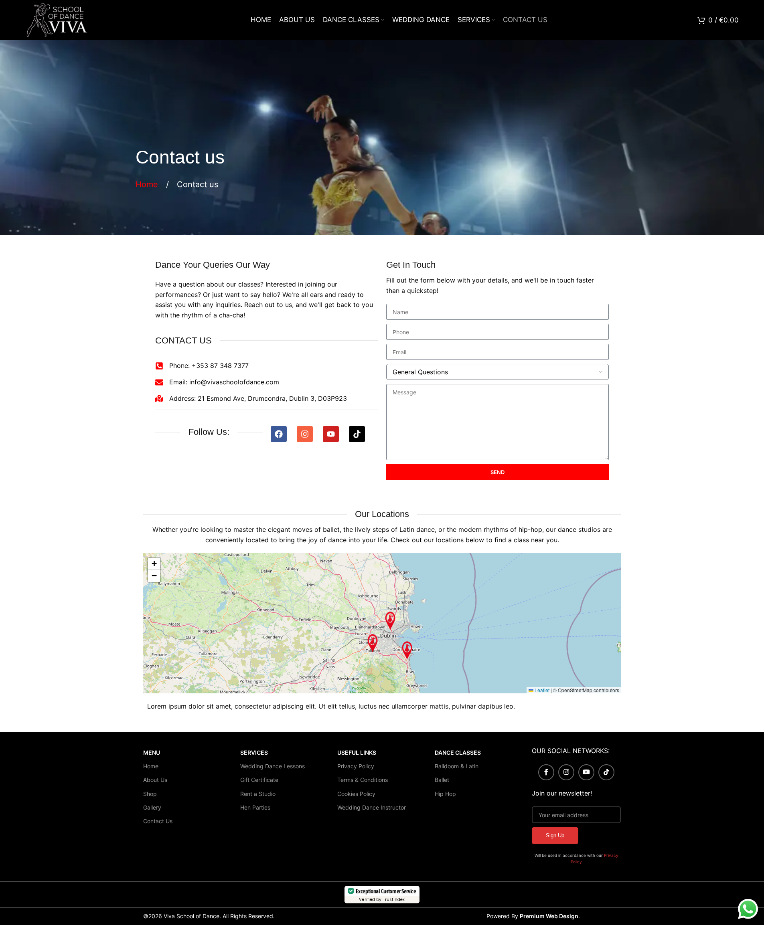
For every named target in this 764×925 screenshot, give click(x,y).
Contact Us (157, 821)
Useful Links (356, 752)
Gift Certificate (259, 779)
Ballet (442, 779)
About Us (155, 779)
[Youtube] (331, 434)
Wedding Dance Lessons (272, 766)
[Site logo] (56, 19)
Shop (150, 793)
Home (148, 184)
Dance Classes (458, 752)
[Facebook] (279, 434)
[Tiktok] (357, 434)
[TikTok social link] (606, 772)
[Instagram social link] (566, 772)
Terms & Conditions (362, 779)
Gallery (152, 807)
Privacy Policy (355, 766)
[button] (390, 621)
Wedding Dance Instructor (371, 807)
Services (254, 752)
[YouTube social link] (586, 772)
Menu (151, 752)
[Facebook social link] (546, 772)
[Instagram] (305, 434)
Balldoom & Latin (456, 766)
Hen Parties (255, 807)
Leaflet (541, 690)
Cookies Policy (356, 793)
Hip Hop (445, 793)
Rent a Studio (258, 793)
